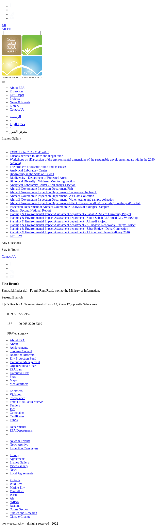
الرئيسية (15, 116)
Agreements (17, 458)
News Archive (19, 444)
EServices (16, 391)
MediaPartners (19, 384)
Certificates (17, 416)
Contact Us (17, 109)
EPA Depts (17, 95)
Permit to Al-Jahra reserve (26, 401)
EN (9, 29)
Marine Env (17, 487)
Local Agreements (21, 473)
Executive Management (25, 362)
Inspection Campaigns (24, 448)
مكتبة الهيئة (17, 124)
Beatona (15, 505)
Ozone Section (19, 509)
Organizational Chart (23, 365)
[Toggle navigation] (3, 82)
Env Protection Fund (23, 358)
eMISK (14, 502)
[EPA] (22, 77)
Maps (13, 380)
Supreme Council (21, 351)
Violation (15, 394)
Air (12, 498)
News (13, 469)
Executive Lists (19, 373)
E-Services (16, 91)
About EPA (17, 87)
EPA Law (16, 369)
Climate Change (20, 516)
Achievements (19, 347)
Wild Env (16, 484)
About (14, 344)
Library (14, 106)
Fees (13, 376)
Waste (13, 494)
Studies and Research (23, 513)
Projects (15, 98)
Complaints (17, 412)
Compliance (17, 398)
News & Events (20, 102)
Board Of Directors (22, 355)
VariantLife (17, 491)
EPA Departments (21, 430)
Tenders (15, 405)
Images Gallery (19, 462)
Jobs (12, 409)
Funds (14, 420)
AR (4, 25)
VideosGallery (19, 466)
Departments (18, 427)
